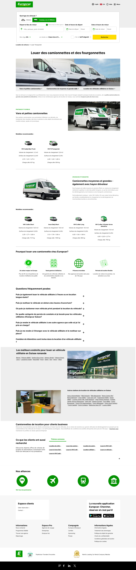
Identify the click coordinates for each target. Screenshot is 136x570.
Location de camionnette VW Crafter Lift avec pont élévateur (89, 446)
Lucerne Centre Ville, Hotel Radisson (83, 399)
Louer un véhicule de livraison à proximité (106, 449)
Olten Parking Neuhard (102, 399)
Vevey (55, 359)
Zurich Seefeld (72, 405)
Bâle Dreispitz (85, 396)
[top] (119, 459)
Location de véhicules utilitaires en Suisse (98, 89)
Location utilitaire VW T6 (89, 449)
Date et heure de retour (100, 25)
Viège (60, 359)
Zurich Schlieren (83, 405)
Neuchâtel (36, 359)
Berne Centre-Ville (107, 396)
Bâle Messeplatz (96, 396)
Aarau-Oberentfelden (73, 396)
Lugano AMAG (106, 405)
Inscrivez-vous (113, 429)
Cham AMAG (82, 397)
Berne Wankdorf (72, 397)
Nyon (42, 359)
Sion (50, 359)
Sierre (47, 359)
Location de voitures (22, 45)
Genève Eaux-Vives (37, 357)
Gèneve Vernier (49, 357)
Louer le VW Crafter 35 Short (72, 449)
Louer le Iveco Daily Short (55, 449)
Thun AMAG (106, 401)
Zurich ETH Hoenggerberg (83, 403)
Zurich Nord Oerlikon (111, 403)
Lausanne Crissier (26, 359)
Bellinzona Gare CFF (95, 405)
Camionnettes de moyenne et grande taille (62, 89)
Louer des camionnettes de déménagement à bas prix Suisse (72, 446)
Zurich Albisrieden (98, 403)
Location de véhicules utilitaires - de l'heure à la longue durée (55, 446)
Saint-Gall (88, 401)
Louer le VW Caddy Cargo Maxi (55, 453)
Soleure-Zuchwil (97, 401)
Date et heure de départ (73, 25)
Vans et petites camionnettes (30, 89)
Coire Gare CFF (91, 397)
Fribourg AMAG (26, 357)
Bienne (18, 357)
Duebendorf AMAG (103, 397)
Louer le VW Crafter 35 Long (106, 446)
